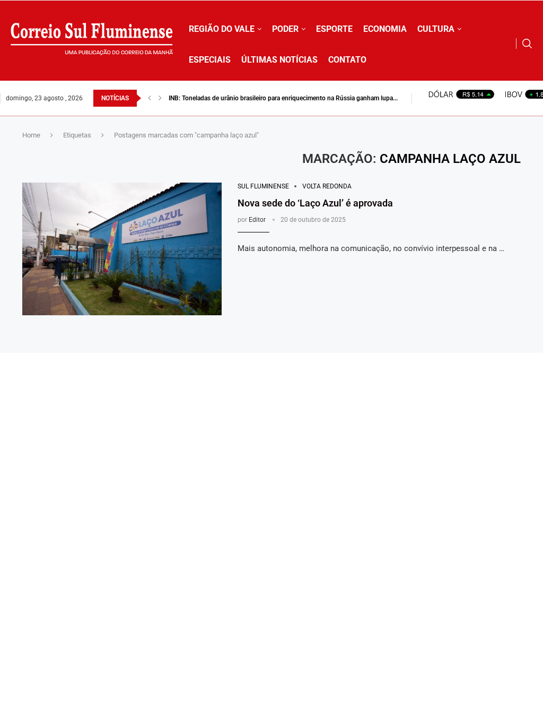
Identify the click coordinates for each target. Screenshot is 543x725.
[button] (149, 98)
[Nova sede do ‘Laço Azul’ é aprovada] (122, 249)
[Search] (527, 43)
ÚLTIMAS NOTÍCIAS (279, 60)
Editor (257, 219)
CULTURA (435, 29)
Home (31, 135)
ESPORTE (334, 29)
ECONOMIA (385, 29)
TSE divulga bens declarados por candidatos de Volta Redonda (257, 98)
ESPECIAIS (210, 60)
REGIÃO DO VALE (222, 29)
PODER (285, 29)
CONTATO (347, 60)
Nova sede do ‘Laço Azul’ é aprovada (315, 203)
